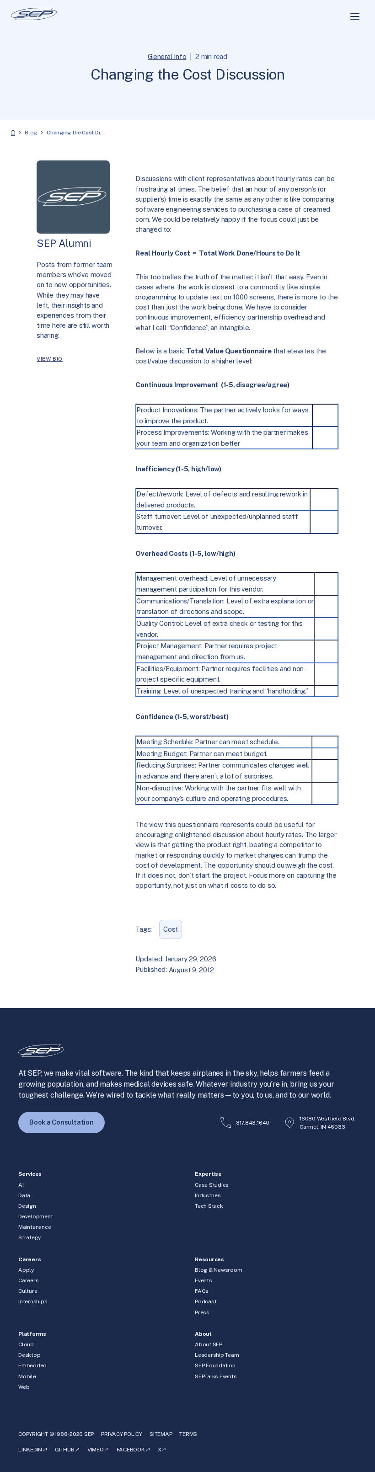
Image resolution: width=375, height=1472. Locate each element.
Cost (170, 929)
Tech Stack (209, 1206)
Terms (188, 1434)
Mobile (27, 1376)
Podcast (205, 1301)
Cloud (26, 1344)
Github (65, 1449)
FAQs (202, 1291)
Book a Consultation (61, 1122)
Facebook (131, 1449)
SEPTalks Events (216, 1376)
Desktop (29, 1355)
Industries (208, 1195)
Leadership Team (217, 1355)
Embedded (32, 1365)
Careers (28, 1280)
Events (203, 1280)
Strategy (29, 1237)
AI (21, 1185)
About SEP (208, 1344)
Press (202, 1312)
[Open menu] (355, 16)
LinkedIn (30, 1449)
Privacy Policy (121, 1434)
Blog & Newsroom (218, 1270)
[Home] (13, 133)
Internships (32, 1301)
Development (35, 1216)
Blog (31, 132)
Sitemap (161, 1434)
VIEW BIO (50, 359)
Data (24, 1195)
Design (27, 1206)
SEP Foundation (215, 1365)
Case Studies (212, 1185)
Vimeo (95, 1449)
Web (23, 1387)
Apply (26, 1270)
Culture (27, 1291)
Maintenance (34, 1227)
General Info (167, 56)
